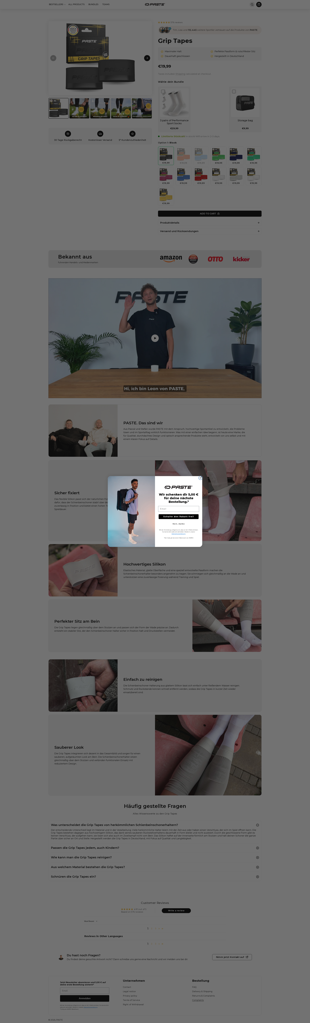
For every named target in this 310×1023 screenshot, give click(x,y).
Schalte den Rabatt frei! (178, 516)
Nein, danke (179, 524)
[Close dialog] (200, 478)
